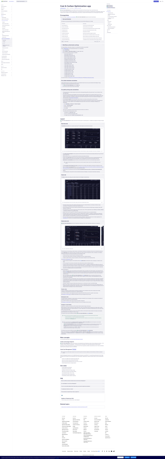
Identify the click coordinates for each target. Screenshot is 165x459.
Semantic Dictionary (4, 67)
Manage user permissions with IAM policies (76, 77)
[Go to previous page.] (101, 41)
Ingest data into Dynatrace (74, 97)
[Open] (11, 6)
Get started (4, 40)
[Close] (11, 16)
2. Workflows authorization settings (111, 14)
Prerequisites (109, 11)
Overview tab (109, 21)
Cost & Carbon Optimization (6, 38)
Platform (2, 9)
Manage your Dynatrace (4, 72)
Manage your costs (3, 75)
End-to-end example (5, 51)
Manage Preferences (120, 457)
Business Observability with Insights (6, 32)
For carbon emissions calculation (112, 16)
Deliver (2, 64)
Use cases (108, 29)
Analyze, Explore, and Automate (5, 62)
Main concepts (109, 25)
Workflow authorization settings (89, 77)
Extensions (3, 28)
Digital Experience (4, 57)
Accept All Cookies (133, 457)
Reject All (127, 457)
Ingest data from (3, 14)
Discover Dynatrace (3, 6)
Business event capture (5, 23)
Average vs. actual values (66, 294)
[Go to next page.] (103, 41)
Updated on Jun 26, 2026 (77, 8)
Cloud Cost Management (111, 28)
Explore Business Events (5, 35)
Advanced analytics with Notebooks (6, 45)
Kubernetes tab (110, 24)
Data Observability (4, 56)
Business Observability (5, 20)
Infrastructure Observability (5, 59)
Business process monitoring (6, 54)
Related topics (109, 32)
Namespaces (69, 259)
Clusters (64, 259)
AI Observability (4, 17)
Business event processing (5, 25)
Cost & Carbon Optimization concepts (77, 339)
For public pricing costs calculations (111, 18)
